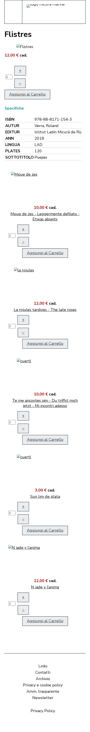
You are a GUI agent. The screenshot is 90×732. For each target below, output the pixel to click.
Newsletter (42, 697)
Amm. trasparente (42, 691)
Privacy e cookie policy (43, 685)
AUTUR (12, 125)
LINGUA (12, 144)
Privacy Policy (43, 710)
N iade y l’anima (45, 587)
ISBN (9, 119)
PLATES (12, 151)
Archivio (43, 678)
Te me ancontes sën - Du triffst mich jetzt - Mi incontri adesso (45, 403)
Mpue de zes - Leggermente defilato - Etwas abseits (45, 216)
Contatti (42, 672)
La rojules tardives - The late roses (45, 309)
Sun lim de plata (45, 496)
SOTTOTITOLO (19, 157)
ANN (9, 138)
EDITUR (12, 132)
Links (42, 666)
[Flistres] (24, 46)
